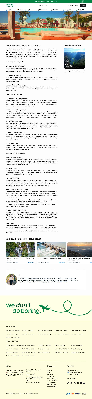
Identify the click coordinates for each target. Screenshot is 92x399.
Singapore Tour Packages (78, 352)
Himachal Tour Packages (45, 330)
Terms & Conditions (52, 380)
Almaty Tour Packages (12, 349)
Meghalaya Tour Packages (13, 330)
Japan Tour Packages (11, 352)
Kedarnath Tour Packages (62, 334)
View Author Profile (62, 282)
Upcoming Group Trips (41, 10)
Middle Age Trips (54, 10)
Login (83, 5)
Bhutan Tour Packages (77, 349)
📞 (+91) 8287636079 (72, 370)
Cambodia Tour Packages (62, 349)
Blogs (48, 372)
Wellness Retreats (51, 382)
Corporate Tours (51, 384)
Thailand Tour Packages (28, 349)
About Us (49, 370)
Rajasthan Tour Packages (45, 334)
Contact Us (50, 374)
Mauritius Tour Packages (12, 355)
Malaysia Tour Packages (28, 355)
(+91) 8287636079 (74, 5)
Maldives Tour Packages (61, 352)
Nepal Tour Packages (44, 352)
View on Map (31, 374)
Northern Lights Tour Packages (14, 345)
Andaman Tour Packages (12, 337)
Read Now (30, 262)
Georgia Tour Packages (28, 345)
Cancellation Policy (52, 378)
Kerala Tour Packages (77, 334)
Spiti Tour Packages (27, 330)
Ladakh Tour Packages (28, 334)
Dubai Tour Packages (44, 349)
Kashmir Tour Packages (12, 334)
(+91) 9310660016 (73, 374)
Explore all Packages (73, 71)
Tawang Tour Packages (61, 330)
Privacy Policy (50, 376)
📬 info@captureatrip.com (74, 372)
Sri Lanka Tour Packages (28, 352)
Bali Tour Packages (60, 345)
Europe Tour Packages (77, 345)
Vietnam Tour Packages (44, 345)
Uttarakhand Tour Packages (78, 330)
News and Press (51, 386)
